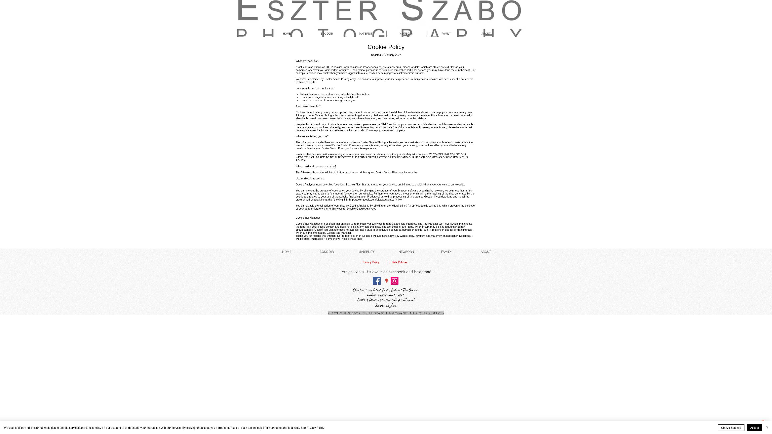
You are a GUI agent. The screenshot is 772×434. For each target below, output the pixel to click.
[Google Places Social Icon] (387, 281)
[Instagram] (394, 281)
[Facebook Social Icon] (377, 281)
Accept (754, 428)
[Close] (767, 427)
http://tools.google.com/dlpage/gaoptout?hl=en (376, 199)
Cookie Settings (731, 428)
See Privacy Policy (312, 428)
